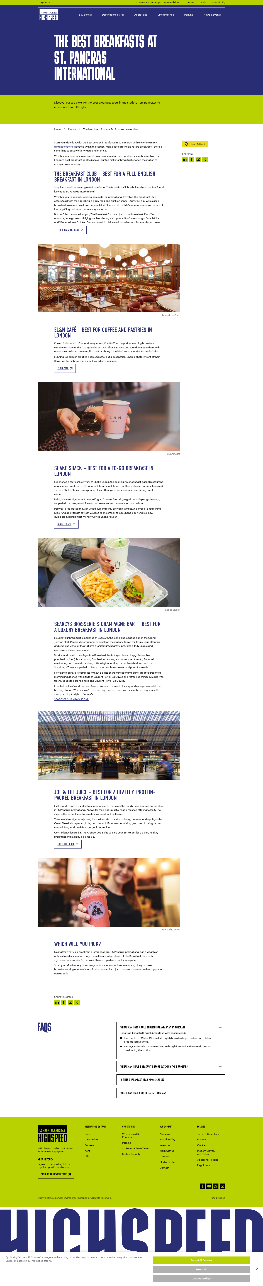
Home (57, 129)
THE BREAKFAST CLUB (68, 230)
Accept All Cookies (201, 1260)
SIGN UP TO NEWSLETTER (54, 1174)
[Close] (257, 1269)
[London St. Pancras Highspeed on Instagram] (216, 1186)
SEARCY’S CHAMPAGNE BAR (71, 699)
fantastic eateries (64, 146)
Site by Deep (218, 1197)
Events (72, 129)
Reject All (201, 1269)
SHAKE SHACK (64, 524)
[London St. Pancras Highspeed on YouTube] (209, 1186)
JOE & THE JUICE (65, 844)
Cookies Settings (201, 1278)
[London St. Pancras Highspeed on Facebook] (202, 1186)
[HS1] (185, 159)
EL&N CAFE (63, 368)
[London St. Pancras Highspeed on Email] (222, 1186)
